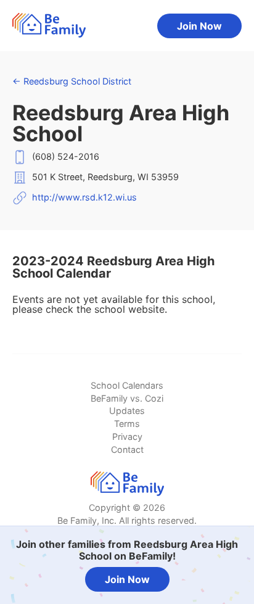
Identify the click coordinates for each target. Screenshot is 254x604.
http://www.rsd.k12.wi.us (84, 197)
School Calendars (127, 385)
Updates (127, 410)
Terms (127, 423)
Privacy (127, 436)
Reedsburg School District (71, 81)
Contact (127, 449)
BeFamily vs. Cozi (127, 398)
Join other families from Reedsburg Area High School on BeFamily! (127, 550)
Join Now (199, 26)
